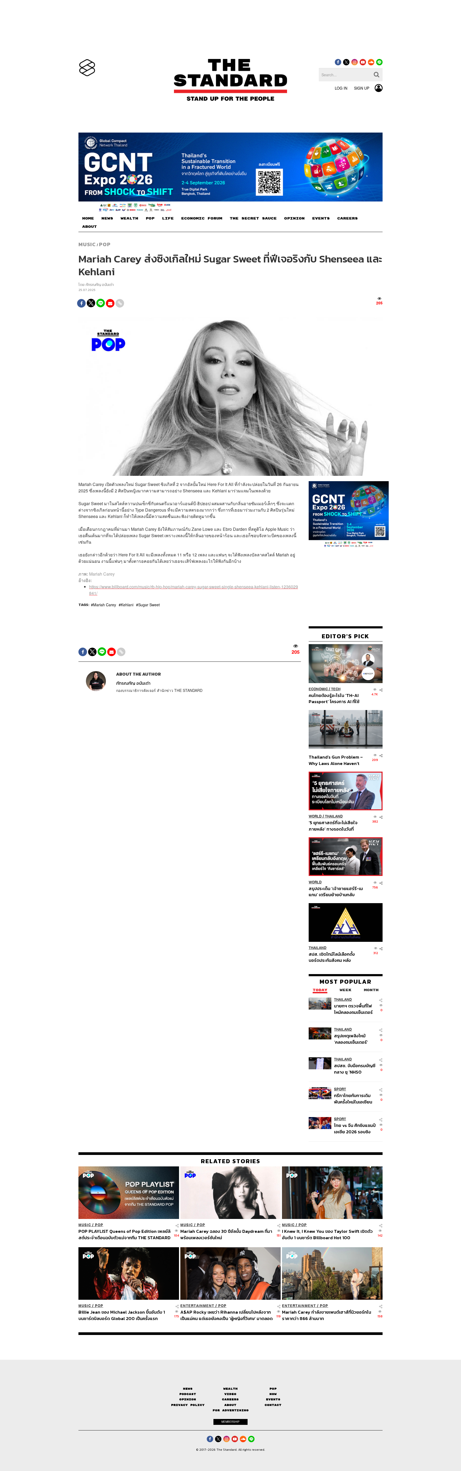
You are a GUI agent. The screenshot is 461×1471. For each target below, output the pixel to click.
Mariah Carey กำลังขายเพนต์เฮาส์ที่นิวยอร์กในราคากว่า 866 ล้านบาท (326, 1315)
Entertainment (197, 1306)
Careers (230, 1399)
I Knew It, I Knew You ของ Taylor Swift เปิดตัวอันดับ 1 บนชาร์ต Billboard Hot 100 (327, 1234)
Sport (340, 1089)
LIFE (168, 218)
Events (273, 1399)
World (315, 816)
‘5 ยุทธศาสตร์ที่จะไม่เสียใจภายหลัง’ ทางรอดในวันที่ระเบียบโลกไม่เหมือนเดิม (333, 826)
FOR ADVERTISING (231, 1410)
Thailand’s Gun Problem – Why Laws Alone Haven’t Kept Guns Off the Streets (336, 760)
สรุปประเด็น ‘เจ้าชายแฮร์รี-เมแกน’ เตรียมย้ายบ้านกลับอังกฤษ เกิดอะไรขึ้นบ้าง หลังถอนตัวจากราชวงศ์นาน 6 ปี (336, 891)
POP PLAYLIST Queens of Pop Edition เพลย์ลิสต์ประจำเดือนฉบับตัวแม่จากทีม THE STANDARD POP (124, 1234)
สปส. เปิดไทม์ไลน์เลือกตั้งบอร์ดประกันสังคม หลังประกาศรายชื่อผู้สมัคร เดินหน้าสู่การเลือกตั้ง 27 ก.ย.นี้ (333, 957)
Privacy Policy (188, 1405)
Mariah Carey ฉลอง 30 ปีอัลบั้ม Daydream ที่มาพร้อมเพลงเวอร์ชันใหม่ (226, 1234)
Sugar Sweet (149, 604)
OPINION (294, 218)
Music (87, 244)
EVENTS (321, 218)
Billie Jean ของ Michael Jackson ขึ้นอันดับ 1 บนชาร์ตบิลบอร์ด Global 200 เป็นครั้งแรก (121, 1315)
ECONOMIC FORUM (201, 218)
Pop (273, 1388)
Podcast (187, 1394)
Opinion (187, 1399)
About (230, 1405)
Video (230, 1394)
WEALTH (129, 218)
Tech (335, 689)
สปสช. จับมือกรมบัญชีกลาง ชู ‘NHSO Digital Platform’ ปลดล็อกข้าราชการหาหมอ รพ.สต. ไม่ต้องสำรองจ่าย (354, 1069)
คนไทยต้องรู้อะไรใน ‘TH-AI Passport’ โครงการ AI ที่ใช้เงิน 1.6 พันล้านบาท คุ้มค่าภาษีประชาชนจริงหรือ (335, 698)
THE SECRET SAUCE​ (253, 218)
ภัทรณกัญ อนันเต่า (99, 285)
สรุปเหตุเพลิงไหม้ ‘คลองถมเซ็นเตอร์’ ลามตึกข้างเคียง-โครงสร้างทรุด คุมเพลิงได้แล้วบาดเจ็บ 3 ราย (354, 1039)
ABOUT (89, 227)
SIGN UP (361, 88)
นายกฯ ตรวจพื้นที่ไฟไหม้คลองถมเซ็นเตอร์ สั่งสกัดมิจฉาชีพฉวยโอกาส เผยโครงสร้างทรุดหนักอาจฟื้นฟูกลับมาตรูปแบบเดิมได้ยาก (354, 1009)
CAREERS (347, 218)
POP (150, 218)
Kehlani (127, 604)
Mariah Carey (104, 604)
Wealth (230, 1388)
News (188, 1388)
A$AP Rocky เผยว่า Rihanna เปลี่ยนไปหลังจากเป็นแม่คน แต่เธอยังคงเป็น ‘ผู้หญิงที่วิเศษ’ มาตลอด (226, 1315)
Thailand (334, 816)
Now (273, 1394)
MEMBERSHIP (230, 1422)
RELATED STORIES (230, 1161)
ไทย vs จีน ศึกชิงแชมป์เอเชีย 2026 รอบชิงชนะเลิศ (355, 1128)
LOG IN (341, 88)
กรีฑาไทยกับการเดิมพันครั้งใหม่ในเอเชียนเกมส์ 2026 (353, 1099)
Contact (273, 1405)
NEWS (107, 218)
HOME (88, 218)
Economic (318, 689)
